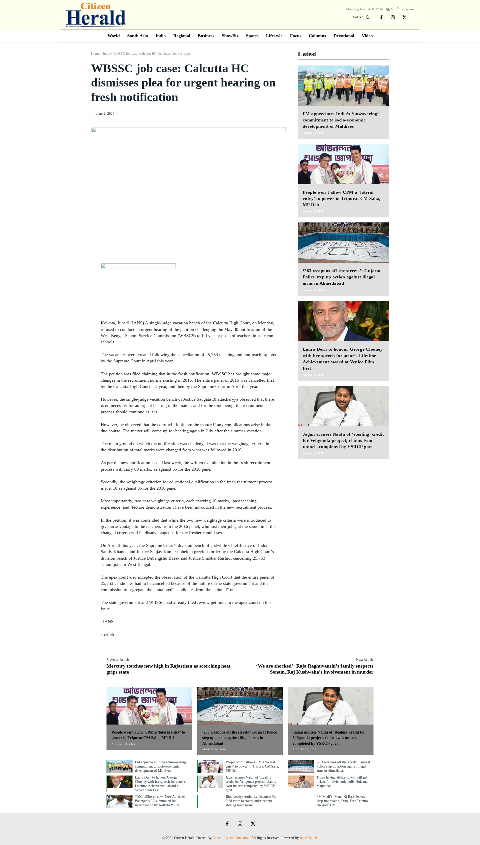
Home (95, 53)
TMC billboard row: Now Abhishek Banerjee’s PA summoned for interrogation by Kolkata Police (160, 801)
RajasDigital (308, 838)
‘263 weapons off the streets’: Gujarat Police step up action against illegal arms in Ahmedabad (342, 277)
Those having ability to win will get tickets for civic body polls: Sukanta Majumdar (342, 782)
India (106, 53)
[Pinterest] (269, 113)
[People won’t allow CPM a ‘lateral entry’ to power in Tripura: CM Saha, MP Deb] (343, 164)
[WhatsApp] (281, 113)
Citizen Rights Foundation (231, 838)
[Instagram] (393, 17)
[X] (404, 17)
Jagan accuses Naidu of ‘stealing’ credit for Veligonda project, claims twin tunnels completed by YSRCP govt (343, 440)
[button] (362, 17)
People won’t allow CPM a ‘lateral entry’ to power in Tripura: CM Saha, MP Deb (342, 198)
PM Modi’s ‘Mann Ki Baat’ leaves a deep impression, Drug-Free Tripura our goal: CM (342, 801)
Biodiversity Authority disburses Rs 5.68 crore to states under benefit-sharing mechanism (251, 801)
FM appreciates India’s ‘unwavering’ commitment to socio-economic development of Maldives (341, 120)
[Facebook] (381, 17)
